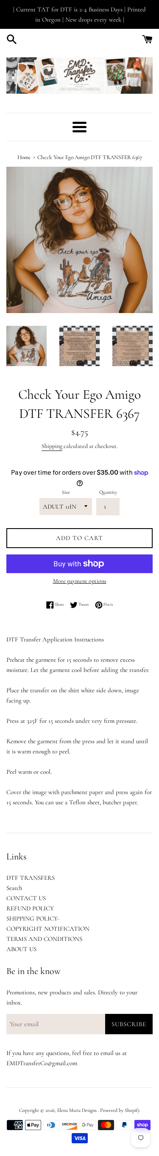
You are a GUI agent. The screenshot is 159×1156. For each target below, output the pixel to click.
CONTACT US (26, 898)
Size (66, 492)
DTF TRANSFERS (30, 878)
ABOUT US (21, 949)
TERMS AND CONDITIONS (44, 939)
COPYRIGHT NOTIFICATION (47, 928)
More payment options (79, 581)
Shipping (52, 446)
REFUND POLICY (30, 908)
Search (14, 888)
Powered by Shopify (120, 1110)
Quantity (108, 492)
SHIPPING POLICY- (32, 918)
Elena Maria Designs (77, 1110)
